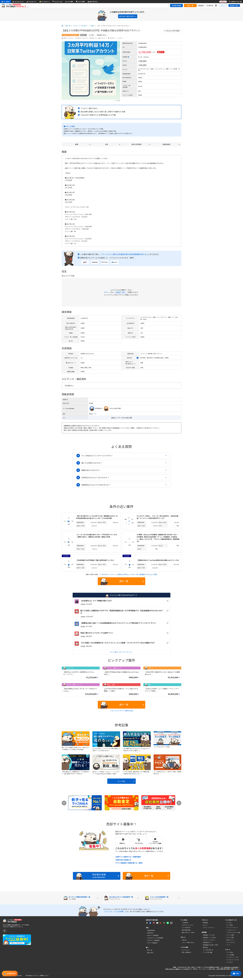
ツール (228, 945)
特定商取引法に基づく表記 (210, 945)
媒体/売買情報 (136, 144)
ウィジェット (185, 950)
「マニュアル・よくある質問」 (114, 911)
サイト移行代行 (186, 927)
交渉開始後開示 (142, 43)
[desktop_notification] (171, 922)
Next (179, 803)
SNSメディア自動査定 (153, 940)
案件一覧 (190, 5)
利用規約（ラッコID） (209, 935)
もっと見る (121, 781)
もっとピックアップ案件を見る (122, 711)
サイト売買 (229, 925)
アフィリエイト (230, 942)
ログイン (223, 5)
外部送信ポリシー (208, 942)
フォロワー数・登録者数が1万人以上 (141, 574)
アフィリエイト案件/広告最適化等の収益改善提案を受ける (123, 254)
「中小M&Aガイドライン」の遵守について (37, 975)
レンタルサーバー (231, 930)
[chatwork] (153, 922)
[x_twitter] (147, 922)
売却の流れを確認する (123, 860)
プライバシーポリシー (209, 940)
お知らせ (184, 940)
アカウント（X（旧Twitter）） (80, 25)
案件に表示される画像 (172, 969)
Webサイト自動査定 (153, 935)
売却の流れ (150, 933)
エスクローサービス (187, 925)
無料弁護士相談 (186, 930)
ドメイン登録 (230, 935)
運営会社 (205, 947)
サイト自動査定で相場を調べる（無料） (130, 863)
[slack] (164, 922)
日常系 (92, 25)
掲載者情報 (166, 144)
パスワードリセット (208, 927)
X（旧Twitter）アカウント (108, 574)
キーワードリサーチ (232, 927)
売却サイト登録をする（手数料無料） (129, 857)
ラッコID (228, 923)
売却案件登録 (176, 5)
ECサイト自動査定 (152, 943)
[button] (157, 922)
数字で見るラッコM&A (188, 932)
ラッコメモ (229, 962)
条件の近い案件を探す (126, 16)
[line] (168, 922)
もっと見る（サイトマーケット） (121, 652)
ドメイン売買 (230, 937)
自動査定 (201, 5)
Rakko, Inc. (225, 975)
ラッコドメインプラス (232, 960)
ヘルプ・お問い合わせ (188, 942)
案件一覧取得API (186, 952)
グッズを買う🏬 (207, 952)
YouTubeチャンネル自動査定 (155, 938)
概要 (76, 144)
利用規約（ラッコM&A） (210, 937)
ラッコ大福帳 (230, 955)
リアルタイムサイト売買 (233, 932)
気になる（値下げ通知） (173, 31)
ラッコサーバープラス (232, 957)
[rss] (160, 922)
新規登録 (205, 923)
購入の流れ (150, 953)
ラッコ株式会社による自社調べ (230, 967)
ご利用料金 (209, 5)
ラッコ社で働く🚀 (208, 950)
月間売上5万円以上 (123, 574)
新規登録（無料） (234, 5)
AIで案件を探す (10, 973)
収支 (106, 144)
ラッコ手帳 (229, 952)
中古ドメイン (230, 940)
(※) (28, 6)
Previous (64, 803)
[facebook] (150, 922)
